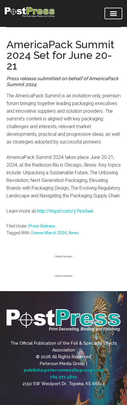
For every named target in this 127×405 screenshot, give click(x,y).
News (74, 232)
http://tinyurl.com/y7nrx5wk (65, 211)
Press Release (42, 226)
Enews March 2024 (49, 232)
